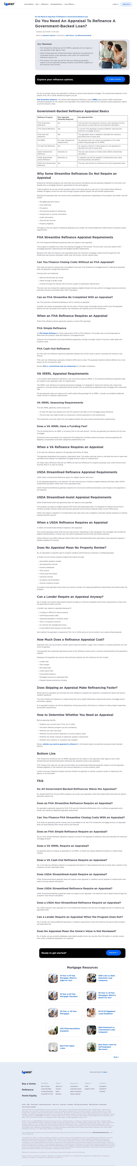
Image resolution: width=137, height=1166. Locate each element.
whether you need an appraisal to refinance (60, 744)
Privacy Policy (34, 1104)
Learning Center (75, 1089)
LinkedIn (102, 1091)
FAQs (86, 1086)
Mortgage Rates (56, 4)
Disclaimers (70, 1104)
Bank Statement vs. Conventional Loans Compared (106, 1030)
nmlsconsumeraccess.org (100, 1132)
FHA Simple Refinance (48, 333)
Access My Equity (47, 1091)
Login (115, 4)
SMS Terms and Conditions (81, 1104)
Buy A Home (45, 1086)
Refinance (44, 4)
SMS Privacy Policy (93, 1104)
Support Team (89, 1089)
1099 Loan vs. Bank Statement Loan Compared (106, 978)
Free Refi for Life (47, 1094)
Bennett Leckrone (49, 35)
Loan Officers (69, 4)
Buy (37, 4)
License (24, 1104)
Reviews (58, 1094)
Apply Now (126, 4)
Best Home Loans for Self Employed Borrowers (107, 1047)
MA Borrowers (103, 1104)
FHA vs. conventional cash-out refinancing (59, 366)
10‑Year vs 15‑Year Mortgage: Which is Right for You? (68, 978)
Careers (58, 1089)
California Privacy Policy (45, 1104)
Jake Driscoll (69, 35)
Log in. (105, 1072)
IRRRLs (95, 99)
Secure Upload (75, 1094)
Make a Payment (75, 1091)
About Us (59, 1086)
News (57, 1091)
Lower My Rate (46, 1089)
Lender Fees (63, 1104)
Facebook (102, 1089)
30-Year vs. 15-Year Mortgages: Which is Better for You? (107, 995)
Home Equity (28, 4)
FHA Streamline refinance (47, 99)
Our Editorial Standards (83, 35)
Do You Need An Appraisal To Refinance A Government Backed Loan (61, 16)
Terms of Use (55, 1104)
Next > (116, 1057)
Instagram (102, 1086)
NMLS (28, 1104)
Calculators (74, 1086)
